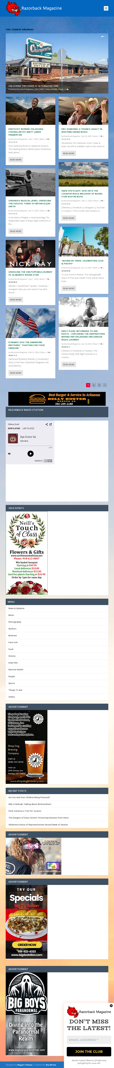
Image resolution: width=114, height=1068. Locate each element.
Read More (15, 159)
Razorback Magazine (25, 89)
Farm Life (13, 642)
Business (12, 635)
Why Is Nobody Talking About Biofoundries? (29, 804)
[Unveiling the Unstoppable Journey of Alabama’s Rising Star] (30, 254)
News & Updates (16, 608)
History (12, 656)
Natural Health (51, 89)
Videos (11, 696)
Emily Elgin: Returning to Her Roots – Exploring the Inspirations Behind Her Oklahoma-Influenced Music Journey (83, 335)
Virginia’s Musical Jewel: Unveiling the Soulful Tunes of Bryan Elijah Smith (29, 203)
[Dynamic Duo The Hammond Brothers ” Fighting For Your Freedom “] (30, 323)
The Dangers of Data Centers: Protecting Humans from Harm (38, 817)
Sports (11, 683)
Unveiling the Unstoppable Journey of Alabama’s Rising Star (30, 273)
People (61, 89)
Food (10, 649)
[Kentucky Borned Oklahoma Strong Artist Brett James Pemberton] (30, 111)
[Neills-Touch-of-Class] (57, 553)
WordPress (51, 1065)
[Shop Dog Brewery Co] (57, 747)
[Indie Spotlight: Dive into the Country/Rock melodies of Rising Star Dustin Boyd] (83, 174)
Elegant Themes (24, 1065)
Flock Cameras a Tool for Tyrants (24, 811)
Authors (12, 628)
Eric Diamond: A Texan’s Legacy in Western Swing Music (81, 130)
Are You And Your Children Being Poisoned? (29, 797)
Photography (14, 622)
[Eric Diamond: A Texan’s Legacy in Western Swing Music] (83, 111)
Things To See (15, 690)
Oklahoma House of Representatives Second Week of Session (38, 824)
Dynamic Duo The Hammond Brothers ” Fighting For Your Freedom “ (26, 345)
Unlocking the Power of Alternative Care (33, 85)
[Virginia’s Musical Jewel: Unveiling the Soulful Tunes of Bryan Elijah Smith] (30, 182)
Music (42, 139)
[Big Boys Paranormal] (57, 1014)
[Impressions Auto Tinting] (57, 856)
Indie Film (13, 662)
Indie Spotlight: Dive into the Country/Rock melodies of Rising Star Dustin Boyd (81, 193)
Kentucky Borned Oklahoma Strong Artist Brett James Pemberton (25, 132)
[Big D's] (57, 922)
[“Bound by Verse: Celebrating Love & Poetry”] (83, 241)
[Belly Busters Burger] (57, 399)
